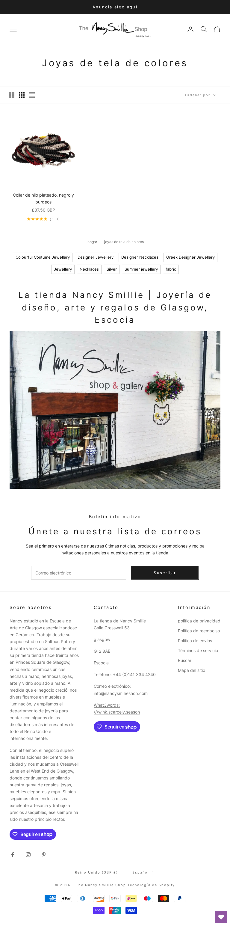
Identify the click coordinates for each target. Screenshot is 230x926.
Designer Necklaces (139, 257)
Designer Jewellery (96, 257)
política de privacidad (199, 620)
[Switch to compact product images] (32, 95)
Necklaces (89, 269)
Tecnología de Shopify (151, 885)
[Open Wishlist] (221, 917)
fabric (171, 269)
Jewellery (63, 269)
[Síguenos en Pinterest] (44, 855)
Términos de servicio (198, 650)
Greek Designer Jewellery (190, 257)
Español (140, 872)
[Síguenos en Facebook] (13, 855)
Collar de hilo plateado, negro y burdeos (43, 198)
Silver (112, 269)
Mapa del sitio (191, 670)
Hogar (92, 241)
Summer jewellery (141, 269)
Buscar (184, 660)
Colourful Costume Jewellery (43, 257)
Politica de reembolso (199, 630)
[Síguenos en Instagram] (28, 855)
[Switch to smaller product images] (22, 95)
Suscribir (165, 572)
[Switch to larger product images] (11, 95)
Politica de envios (195, 640)
